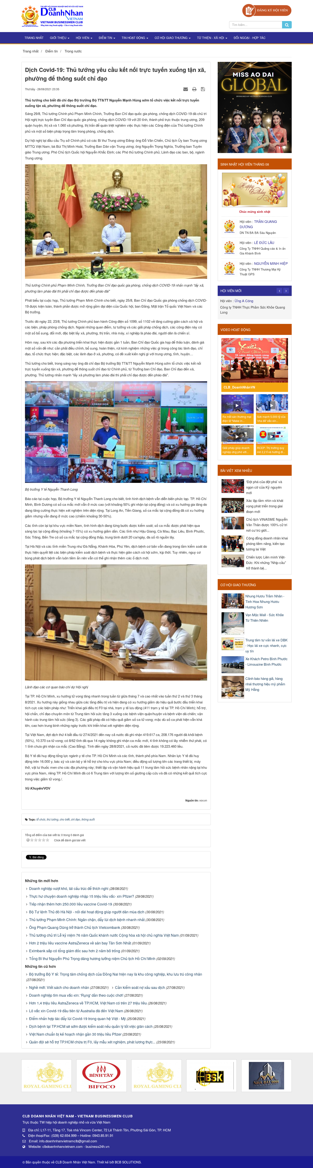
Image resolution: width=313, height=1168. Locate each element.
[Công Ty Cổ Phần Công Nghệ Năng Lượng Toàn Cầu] (266, 1075)
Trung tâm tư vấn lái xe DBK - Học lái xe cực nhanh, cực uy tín (266, 645)
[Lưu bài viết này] (203, 88)
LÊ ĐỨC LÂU (264, 242)
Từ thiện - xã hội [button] (211, 38)
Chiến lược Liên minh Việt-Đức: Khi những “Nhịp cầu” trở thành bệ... (266, 562)
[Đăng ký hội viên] (267, 10)
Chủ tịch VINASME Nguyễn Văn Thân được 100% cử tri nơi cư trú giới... (267, 525)
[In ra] (195, 88)
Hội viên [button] (83, 38)
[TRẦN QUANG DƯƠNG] (230, 226)
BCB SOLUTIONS (128, 1162)
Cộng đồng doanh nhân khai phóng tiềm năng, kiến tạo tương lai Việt (267, 543)
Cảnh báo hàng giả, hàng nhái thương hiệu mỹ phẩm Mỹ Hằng (265, 684)
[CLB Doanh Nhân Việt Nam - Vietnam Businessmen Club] (52, 15)
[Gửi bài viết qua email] (186, 88)
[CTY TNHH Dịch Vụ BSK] (156, 1075)
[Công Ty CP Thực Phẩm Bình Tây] (46, 1075)
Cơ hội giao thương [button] (171, 38)
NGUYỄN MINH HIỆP (271, 263)
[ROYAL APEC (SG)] (101, 1075)
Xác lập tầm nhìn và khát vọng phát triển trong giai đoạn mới (264, 506)
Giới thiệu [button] (58, 38)
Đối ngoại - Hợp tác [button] (249, 38)
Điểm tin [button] (106, 38)
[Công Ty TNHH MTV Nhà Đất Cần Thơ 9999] (211, 1075)
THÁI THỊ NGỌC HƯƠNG (254, 300)
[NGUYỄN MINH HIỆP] (230, 268)
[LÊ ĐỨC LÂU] (230, 247)
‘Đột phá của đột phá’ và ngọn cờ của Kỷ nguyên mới (264, 487)
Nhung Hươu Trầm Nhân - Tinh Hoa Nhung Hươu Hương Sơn (264, 601)
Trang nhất (34, 38)
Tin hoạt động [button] (134, 38)
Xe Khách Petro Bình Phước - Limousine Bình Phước (266, 661)
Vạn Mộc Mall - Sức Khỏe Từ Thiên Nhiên (264, 617)
